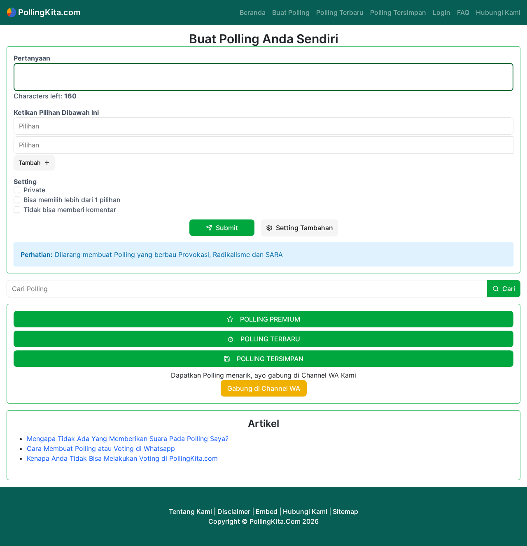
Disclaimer (233, 511)
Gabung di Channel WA (263, 388)
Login (441, 12)
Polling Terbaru (340, 12)
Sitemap (345, 511)
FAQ (463, 12)
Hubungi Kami (498, 12)
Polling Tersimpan (398, 12)
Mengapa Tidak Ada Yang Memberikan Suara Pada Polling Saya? (128, 438)
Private (34, 190)
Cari (508, 289)
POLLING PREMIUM (270, 319)
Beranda (253, 12)
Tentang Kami (190, 511)
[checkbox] (17, 190)
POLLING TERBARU (270, 339)
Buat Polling (291, 12)
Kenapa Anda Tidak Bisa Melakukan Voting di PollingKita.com (122, 458)
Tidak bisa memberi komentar (69, 209)
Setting (25, 181)
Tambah (29, 162)
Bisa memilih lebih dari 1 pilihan (72, 199)
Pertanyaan (32, 58)
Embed (266, 511)
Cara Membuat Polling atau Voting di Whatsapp (101, 448)
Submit (227, 228)
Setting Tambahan (304, 228)
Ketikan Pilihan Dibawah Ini (56, 112)
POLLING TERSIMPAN (270, 359)
